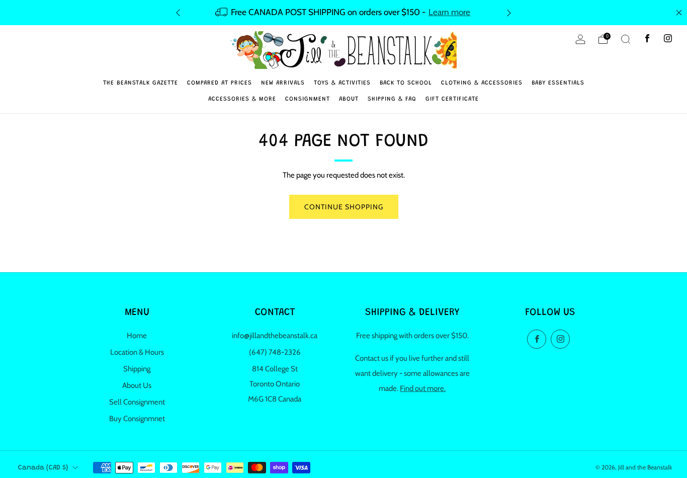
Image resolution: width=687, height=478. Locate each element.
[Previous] (178, 12)
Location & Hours (137, 352)
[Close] (679, 13)
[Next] (509, 12)
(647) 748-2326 (275, 352)
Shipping (136, 368)
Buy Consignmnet (137, 418)
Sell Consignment (137, 402)
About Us (136, 385)
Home (137, 335)
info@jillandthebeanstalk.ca (274, 335)
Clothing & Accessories (482, 83)
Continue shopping (343, 206)
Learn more (449, 12)
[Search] (626, 39)
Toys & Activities (342, 83)
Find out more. (423, 388)
